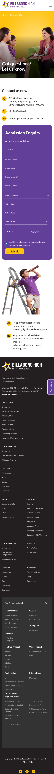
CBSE (4, 513)
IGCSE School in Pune (38, 713)
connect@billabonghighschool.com (26, 118)
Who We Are (32, 548)
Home (5, 14)
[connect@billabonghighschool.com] (4, 118)
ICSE (4, 508)
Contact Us (31, 581)
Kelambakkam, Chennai (14, 682)
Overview (6, 407)
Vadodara (33, 615)
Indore (7, 659)
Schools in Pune (35, 701)
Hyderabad (33, 630)
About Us (31, 543)
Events (4, 477)
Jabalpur (8, 663)
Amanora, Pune (8, 429)
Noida (31, 655)
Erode (7, 678)
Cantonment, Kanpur (37, 651)
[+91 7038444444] (4, 111)
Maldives (33, 678)
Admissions (32, 567)
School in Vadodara (12, 724)
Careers (5, 482)
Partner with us (33, 572)
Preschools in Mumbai (14, 705)
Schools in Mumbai (12, 701)
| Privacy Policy (27, 762)
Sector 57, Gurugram (10, 411)
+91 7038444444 (17, 111)
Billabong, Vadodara (10, 433)
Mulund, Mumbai (9, 416)
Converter (6, 491)
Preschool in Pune (36, 705)
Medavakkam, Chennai (14, 685)
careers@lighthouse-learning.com (30, 329)
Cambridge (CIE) (8, 504)
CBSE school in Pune (37, 709)
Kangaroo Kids (8, 517)
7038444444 (16, 394)
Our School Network (14, 603)
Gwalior (8, 655)
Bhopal (7, 651)
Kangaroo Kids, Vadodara (12, 438)
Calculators (6, 486)
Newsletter (6, 473)
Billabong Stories (9, 460)
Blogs (29, 576)
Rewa (7, 667)
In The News (32, 552)
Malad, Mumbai (8, 420)
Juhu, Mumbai (8, 425)
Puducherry (9, 689)
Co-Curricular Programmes (13, 455)
